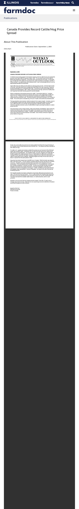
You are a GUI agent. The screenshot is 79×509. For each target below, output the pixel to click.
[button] (74, 10)
